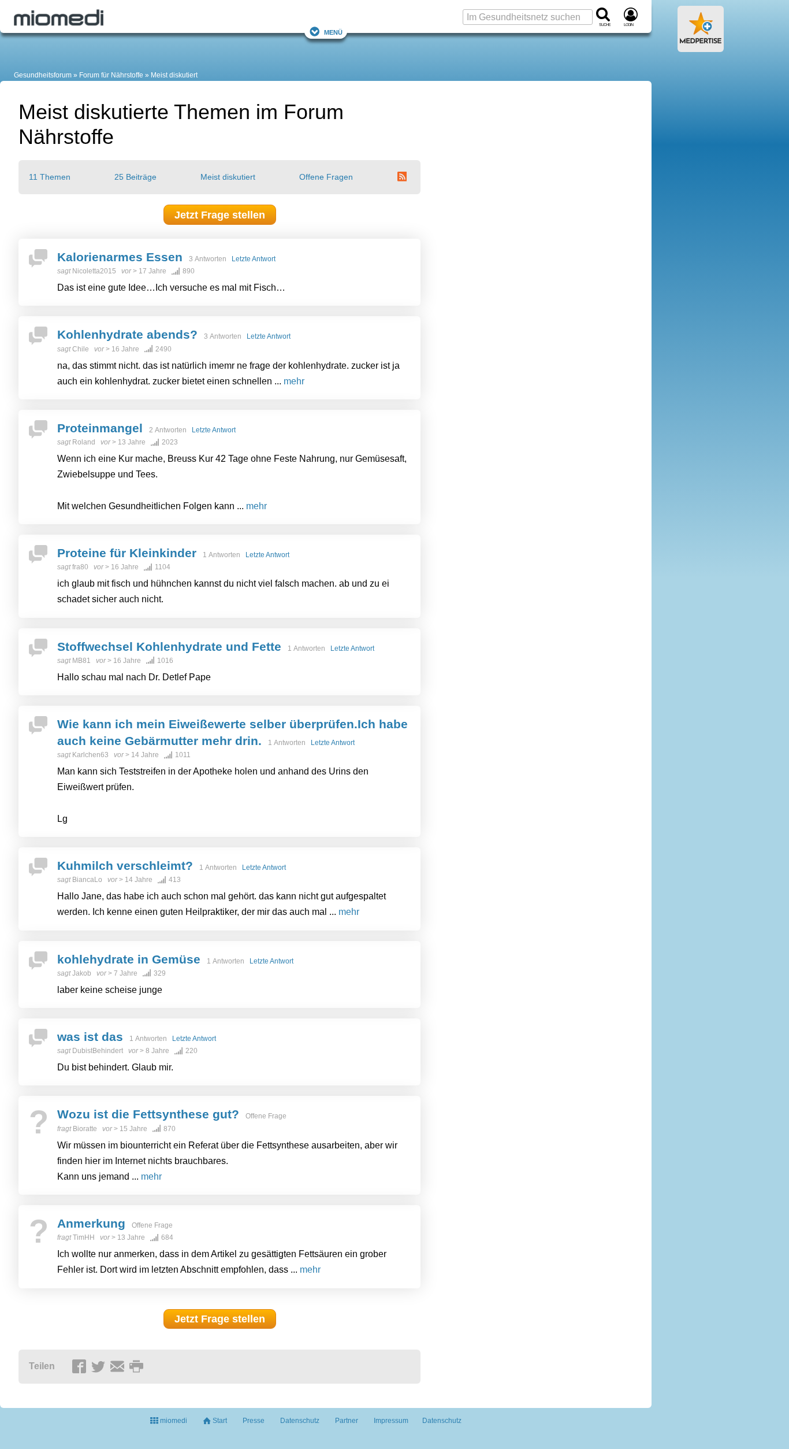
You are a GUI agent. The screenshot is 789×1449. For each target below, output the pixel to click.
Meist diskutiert (227, 176)
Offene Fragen (326, 176)
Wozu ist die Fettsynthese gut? (148, 1114)
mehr (294, 381)
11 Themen (49, 176)
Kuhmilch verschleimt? (125, 865)
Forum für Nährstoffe (111, 75)
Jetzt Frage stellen (219, 215)
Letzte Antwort (254, 259)
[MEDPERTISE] (700, 47)
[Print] (138, 1367)
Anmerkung (91, 1223)
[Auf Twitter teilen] (100, 1367)
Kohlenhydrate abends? (127, 334)
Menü (333, 31)
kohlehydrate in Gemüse (128, 959)
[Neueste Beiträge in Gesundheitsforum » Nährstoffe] (403, 176)
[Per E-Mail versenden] (119, 1367)
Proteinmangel (100, 428)
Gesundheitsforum (43, 75)
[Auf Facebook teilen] (81, 1367)
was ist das (90, 1036)
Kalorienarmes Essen (120, 257)
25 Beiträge (135, 176)
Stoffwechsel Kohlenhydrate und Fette (169, 646)
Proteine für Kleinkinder (126, 552)
